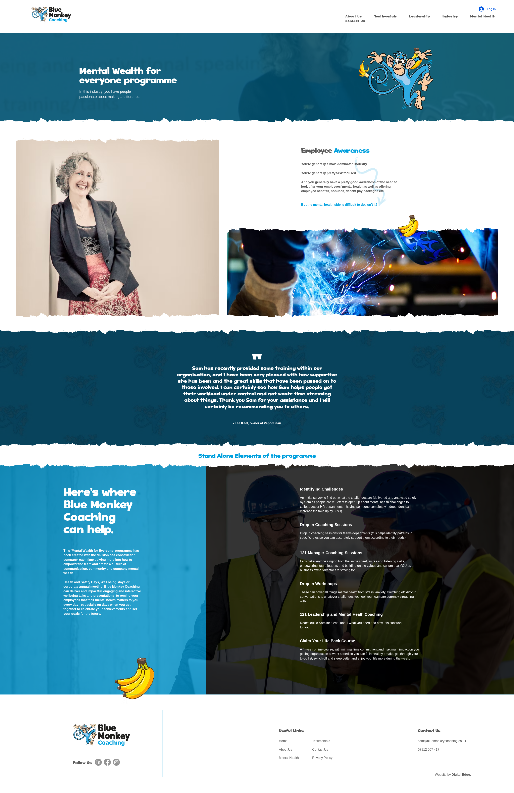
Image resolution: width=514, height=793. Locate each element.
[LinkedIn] (98, 762)
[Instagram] (116, 762)
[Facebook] (107, 762)
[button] (452, 16)
